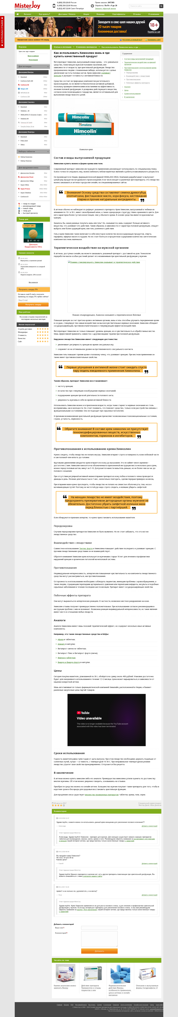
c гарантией (129, 841)
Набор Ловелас (26, 161)
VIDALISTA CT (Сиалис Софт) (31, 115)
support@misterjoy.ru (156, 1009)
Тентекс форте (86, 548)
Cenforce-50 (25, 85)
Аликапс (61, 644)
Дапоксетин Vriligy (27, 181)
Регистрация (33, 60)
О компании (153, 14)
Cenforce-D (24, 196)
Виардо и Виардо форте (69, 662)
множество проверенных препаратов (101, 794)
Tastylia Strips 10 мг (27, 126)
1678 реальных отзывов (2, 31)
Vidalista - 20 (25, 111)
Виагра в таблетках (66, 657)
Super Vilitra (25, 185)
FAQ (72, 1005)
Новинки (101, 14)
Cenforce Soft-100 (27, 81)
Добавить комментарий (149, 826)
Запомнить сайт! (154, 40)
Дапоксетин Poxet (27, 177)
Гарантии (116, 1005)
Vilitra (22, 144)
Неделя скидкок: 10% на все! (31, 274)
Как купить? (44, 14)
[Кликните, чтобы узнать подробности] (89, 27)
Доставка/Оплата (81, 1005)
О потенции (107, 1005)
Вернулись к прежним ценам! (31, 260)
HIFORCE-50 (25, 92)
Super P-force (25, 189)
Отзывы (137, 14)
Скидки (99, 1005)
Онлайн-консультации (141, 1005)
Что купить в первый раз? (132, 40)
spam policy (159, 1005)
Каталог (27, 14)
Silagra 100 (24, 89)
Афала (60, 639)
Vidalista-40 (25, 118)
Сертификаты (118, 14)
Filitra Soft (24, 141)
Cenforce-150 (25, 96)
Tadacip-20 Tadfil (26, 122)
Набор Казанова (26, 157)
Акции (86, 14)
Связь (152, 1005)
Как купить (91, 1005)
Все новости (33, 282)
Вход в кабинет (33, 56)
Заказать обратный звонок (105, 9)
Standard (24, 77)
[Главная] (17, 14)
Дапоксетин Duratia (27, 173)
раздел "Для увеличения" (87, 910)
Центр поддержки (126, 1005)
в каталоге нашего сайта (92, 876)
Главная (59, 1005)
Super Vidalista (26, 192)
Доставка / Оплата (67, 14)
